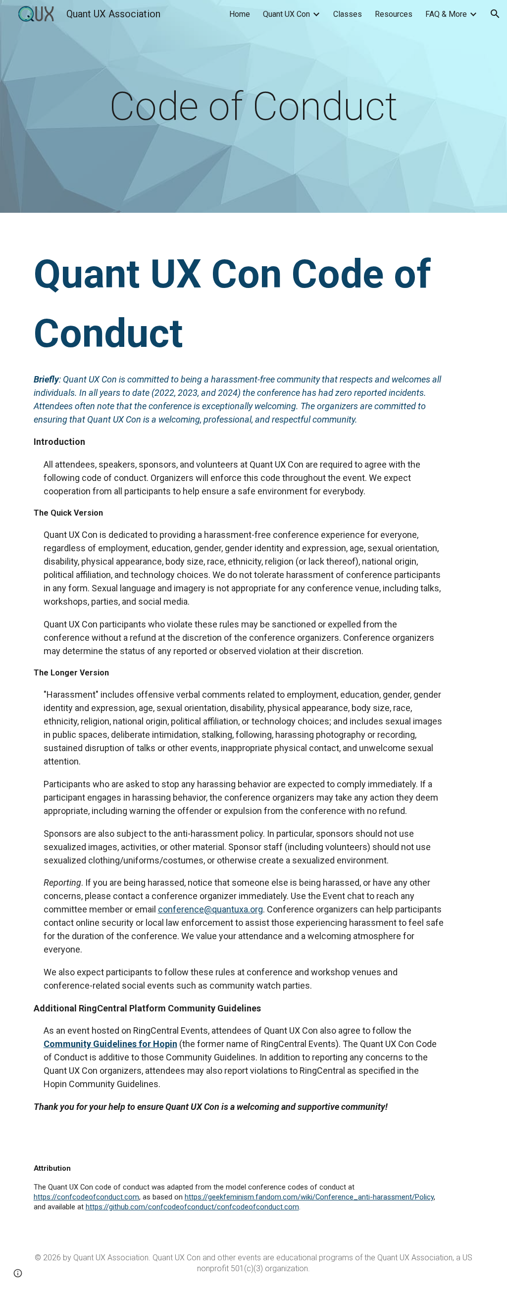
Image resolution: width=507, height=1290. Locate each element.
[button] (495, 14)
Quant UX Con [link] (286, 14)
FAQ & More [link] (446, 14)
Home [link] (239, 14)
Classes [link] (347, 14)
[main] (253, 106)
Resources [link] (393, 14)
